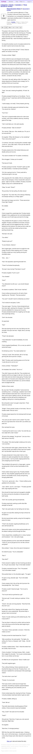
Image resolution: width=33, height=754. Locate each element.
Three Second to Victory (14, 8)
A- (2, 27)
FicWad (3, 1)
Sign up (9, 741)
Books (11, 5)
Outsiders (18, 5)
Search (18, 1)
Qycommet (26, 9)
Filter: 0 (21, 1)
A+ (10, 27)
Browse (11, 1)
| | (20, 27)
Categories (4, 5)
